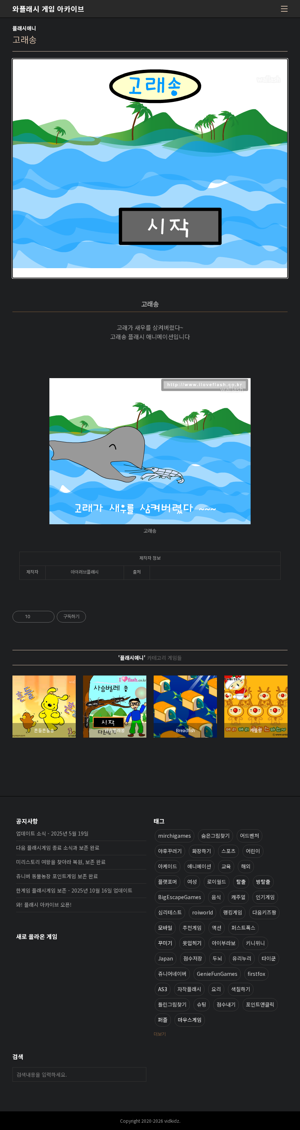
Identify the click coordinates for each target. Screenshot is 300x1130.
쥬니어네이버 (172, 973)
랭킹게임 (232, 912)
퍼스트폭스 (243, 927)
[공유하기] (37, 616)
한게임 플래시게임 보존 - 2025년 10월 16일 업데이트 (74, 890)
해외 (246, 866)
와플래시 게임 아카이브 (48, 9)
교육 (226, 866)
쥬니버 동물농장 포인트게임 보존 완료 (57, 876)
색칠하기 (240, 989)
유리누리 (241, 958)
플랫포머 (167, 881)
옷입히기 (192, 943)
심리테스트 (170, 912)
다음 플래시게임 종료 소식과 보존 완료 (58, 847)
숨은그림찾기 (215, 835)
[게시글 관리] (46, 616)
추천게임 (192, 927)
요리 (216, 989)
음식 (216, 897)
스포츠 (228, 851)
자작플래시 (189, 989)
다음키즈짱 (264, 912)
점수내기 (226, 1004)
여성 (192, 881)
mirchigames (174, 835)
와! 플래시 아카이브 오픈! (44, 904)
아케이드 (167, 866)
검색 (139, 1074)
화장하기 (201, 851)
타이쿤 (269, 958)
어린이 (253, 851)
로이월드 (216, 881)
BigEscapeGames (179, 897)
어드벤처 (249, 835)
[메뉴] (284, 9)
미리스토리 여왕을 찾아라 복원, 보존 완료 (61, 861)
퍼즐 (163, 1019)
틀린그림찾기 (172, 1004)
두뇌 (217, 958)
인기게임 (265, 897)
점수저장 (192, 958)
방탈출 (263, 881)
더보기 (160, 1034)
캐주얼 (238, 897)
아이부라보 (224, 943)
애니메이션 (199, 866)
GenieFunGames (217, 973)
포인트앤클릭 (260, 1004)
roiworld (202, 912)
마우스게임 (190, 1019)
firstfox (256, 973)
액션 (216, 927)
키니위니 (255, 943)
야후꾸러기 (170, 851)
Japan (165, 958)
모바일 (165, 927)
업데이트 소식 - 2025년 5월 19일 (52, 833)
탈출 (241, 881)
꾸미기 (165, 943)
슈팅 (201, 1004)
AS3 (162, 989)
